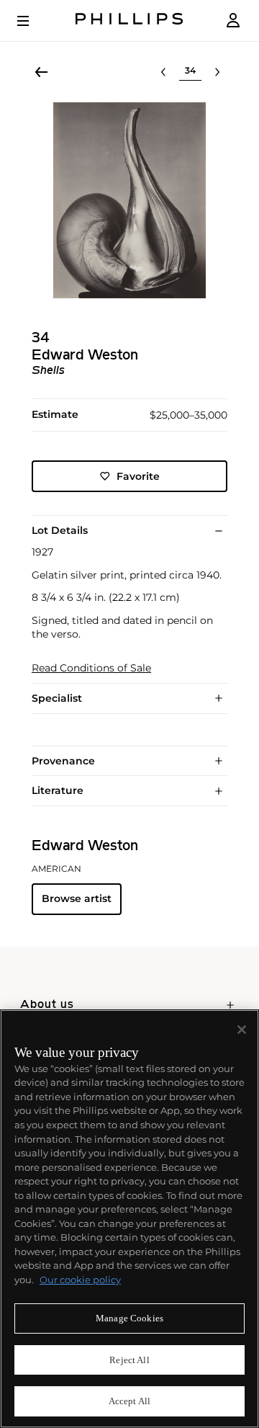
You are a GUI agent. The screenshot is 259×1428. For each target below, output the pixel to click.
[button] (129, 200)
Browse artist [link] (77, 898)
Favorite (138, 476)
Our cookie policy (80, 1279)
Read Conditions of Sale (91, 668)
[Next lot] (217, 72)
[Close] (242, 1029)
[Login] (233, 21)
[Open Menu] (33, 21)
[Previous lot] (163, 72)
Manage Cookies (129, 1318)
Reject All (129, 1360)
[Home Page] (129, 20)
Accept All (129, 1401)
